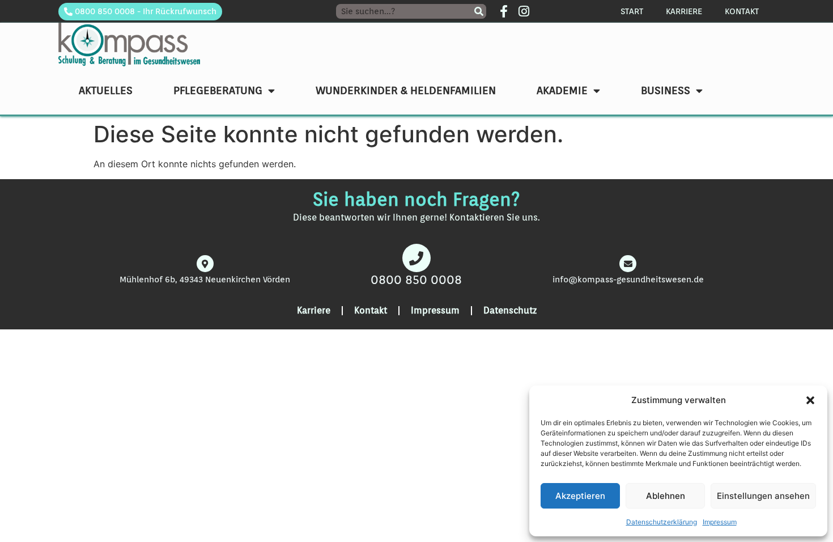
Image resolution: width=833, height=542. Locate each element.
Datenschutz (510, 310)
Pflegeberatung (217, 90)
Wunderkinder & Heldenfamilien (406, 90)
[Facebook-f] (504, 11)
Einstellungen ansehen (763, 495)
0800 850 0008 (416, 279)
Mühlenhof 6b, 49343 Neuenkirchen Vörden (205, 279)
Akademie (562, 90)
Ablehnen (665, 495)
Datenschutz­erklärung (661, 522)
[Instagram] (523, 11)
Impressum (720, 522)
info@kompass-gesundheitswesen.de (628, 279)
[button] (810, 400)
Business (665, 90)
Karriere (684, 11)
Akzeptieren (580, 495)
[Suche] (478, 11)
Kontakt (742, 11)
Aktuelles (106, 90)
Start (631, 11)
